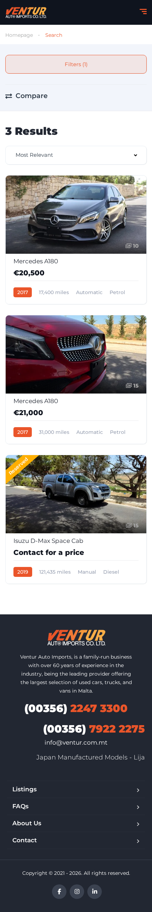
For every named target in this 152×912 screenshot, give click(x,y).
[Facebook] (59, 891)
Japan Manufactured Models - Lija (90, 757)
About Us (26, 823)
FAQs (20, 806)
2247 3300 (76, 708)
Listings (24, 789)
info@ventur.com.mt (76, 742)
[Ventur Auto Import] (25, 12)
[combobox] (76, 155)
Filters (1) (76, 64)
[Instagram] (77, 891)
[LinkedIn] (94, 891)
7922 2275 (94, 728)
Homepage (19, 35)
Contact (24, 840)
